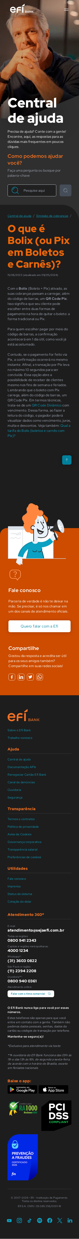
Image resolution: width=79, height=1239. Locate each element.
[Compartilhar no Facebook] (11, 677)
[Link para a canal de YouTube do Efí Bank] (9, 1221)
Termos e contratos (21, 819)
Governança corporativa (24, 842)
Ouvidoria (14, 790)
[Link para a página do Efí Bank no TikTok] (29, 1221)
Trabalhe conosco (20, 738)
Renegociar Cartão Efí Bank (27, 774)
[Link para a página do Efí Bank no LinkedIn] (69, 1221)
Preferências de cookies (24, 857)
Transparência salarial (22, 849)
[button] (66, 9)
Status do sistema (20, 894)
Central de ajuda (19, 759)
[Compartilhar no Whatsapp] (39, 677)
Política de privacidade (23, 827)
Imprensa (14, 886)
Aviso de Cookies (19, 834)
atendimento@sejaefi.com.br (36, 930)
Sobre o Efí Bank (19, 730)
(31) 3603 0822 (22, 960)
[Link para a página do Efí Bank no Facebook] (49, 1221)
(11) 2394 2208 (22, 970)
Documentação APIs (22, 767)
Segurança (15, 797)
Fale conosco (17, 879)
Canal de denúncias (21, 782)
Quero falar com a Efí (39, 626)
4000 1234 (18, 950)
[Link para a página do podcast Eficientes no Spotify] (39, 1221)
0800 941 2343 (22, 940)
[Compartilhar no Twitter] (30, 677)
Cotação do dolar (19, 901)
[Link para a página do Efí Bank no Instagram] (19, 1221)
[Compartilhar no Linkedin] (21, 677)
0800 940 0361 (22, 981)
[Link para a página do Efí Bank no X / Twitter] (59, 1221)
